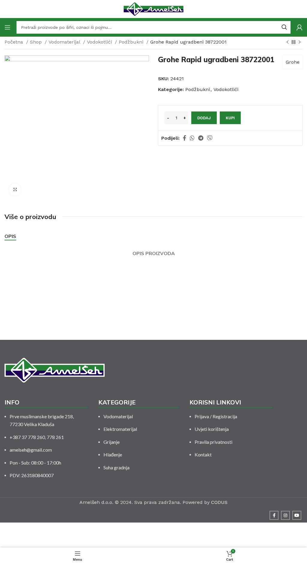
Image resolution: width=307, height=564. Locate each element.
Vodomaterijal (65, 42)
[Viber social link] (209, 137)
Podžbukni (132, 42)
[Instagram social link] (285, 515)
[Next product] (300, 42)
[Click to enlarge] (15, 190)
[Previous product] (288, 42)
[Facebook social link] (184, 137)
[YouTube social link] (296, 515)
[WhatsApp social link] (192, 137)
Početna (14, 42)
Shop (36, 42)
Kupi (230, 118)
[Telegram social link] (200, 137)
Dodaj (204, 118)
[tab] (10, 236)
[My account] (300, 27)
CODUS (219, 502)
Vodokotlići (100, 42)
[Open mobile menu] (7, 27)
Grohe (293, 62)
